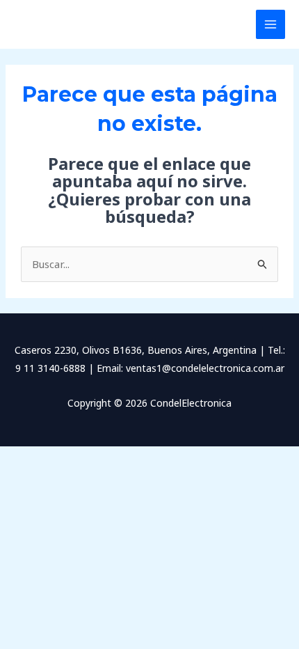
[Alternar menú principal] (271, 25)
